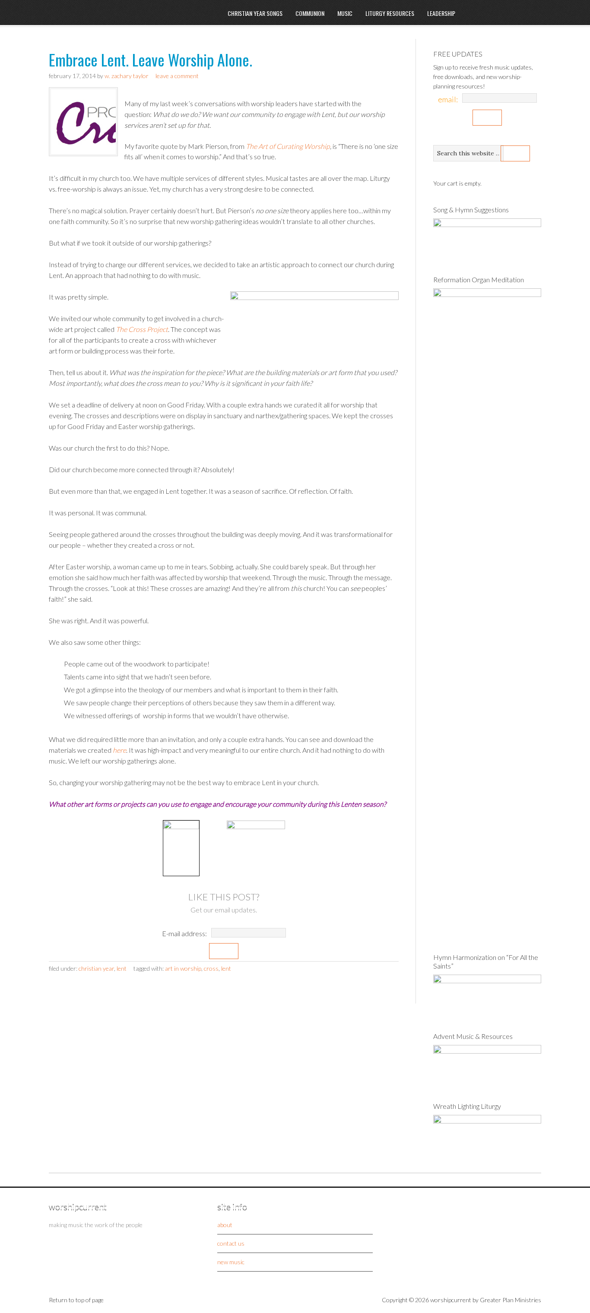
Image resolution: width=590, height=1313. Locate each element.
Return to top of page (76, 1300)
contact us (230, 1243)
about (224, 1224)
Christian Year (96, 968)
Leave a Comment (177, 75)
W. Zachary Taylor (127, 75)
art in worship (183, 968)
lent (226, 968)
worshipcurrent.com (120, 24)
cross (211, 968)
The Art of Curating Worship (288, 146)
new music (230, 1262)
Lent (122, 968)
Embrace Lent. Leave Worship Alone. (150, 59)
